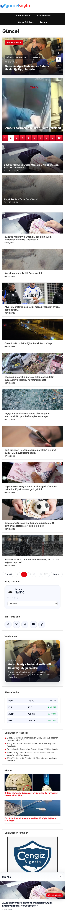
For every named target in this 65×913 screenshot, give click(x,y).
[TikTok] (41, 624)
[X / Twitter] (16, 624)
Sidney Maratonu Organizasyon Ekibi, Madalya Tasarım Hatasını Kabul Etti (32, 739)
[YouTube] (33, 624)
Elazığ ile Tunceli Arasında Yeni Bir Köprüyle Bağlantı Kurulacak (31, 744)
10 (59, 137)
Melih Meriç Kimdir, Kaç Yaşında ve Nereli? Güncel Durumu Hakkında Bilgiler (30, 753)
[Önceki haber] (49, 645)
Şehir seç (12, 598)
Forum (43, 22)
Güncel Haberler (22, 15)
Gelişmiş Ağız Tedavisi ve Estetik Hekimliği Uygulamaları (33, 749)
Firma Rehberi (44, 15)
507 (46, 574)
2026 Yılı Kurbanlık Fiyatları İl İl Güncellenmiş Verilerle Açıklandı (32, 759)
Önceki (8, 574)
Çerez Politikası (26, 22)
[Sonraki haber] (55, 645)
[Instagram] (24, 624)
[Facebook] (8, 624)
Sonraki (56, 574)
